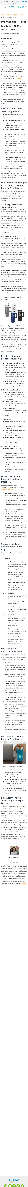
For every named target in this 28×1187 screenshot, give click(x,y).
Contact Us (14, 3)
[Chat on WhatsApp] (18, 7)
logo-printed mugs (7, 490)
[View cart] (26, 7)
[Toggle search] (6, 7)
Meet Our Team (9, 1)
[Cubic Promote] (14, 1181)
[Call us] (21, 7)
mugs (8, 81)
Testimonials (17, 1)
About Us (3, 1)
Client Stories (24, 1)
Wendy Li (14, 860)
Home (3, 14)
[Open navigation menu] (2, 7)
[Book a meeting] (23, 7)
